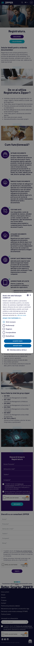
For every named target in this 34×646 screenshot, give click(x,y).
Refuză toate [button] (17, 345)
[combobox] (28, 295)
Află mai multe (21, 315)
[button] (17, 318)
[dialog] (17, 323)
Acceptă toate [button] (17, 341)
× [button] (30, 295)
